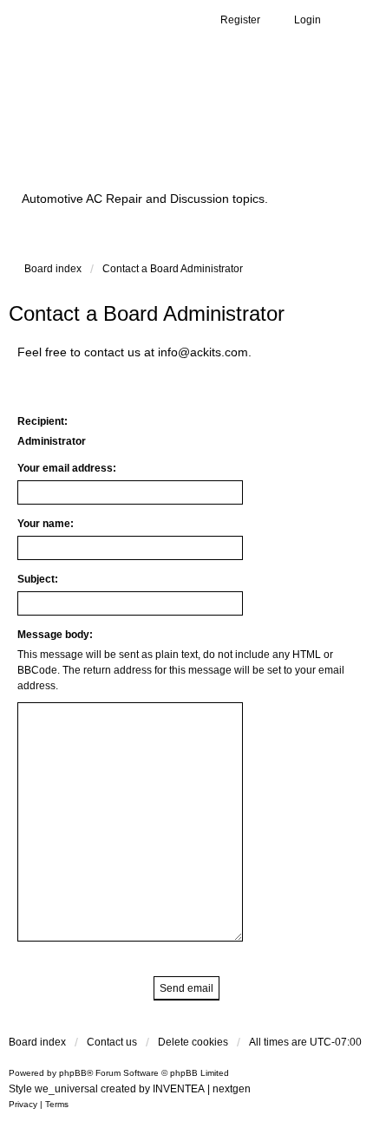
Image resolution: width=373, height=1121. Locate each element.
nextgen (232, 1089)
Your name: (45, 524)
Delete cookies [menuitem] (193, 1042)
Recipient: (42, 421)
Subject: (37, 579)
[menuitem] (23, 1104)
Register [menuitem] (240, 20)
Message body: (55, 635)
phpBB (73, 1073)
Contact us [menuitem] (112, 1042)
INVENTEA (179, 1089)
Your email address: (66, 468)
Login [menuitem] (307, 20)
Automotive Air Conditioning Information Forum (160, 132)
